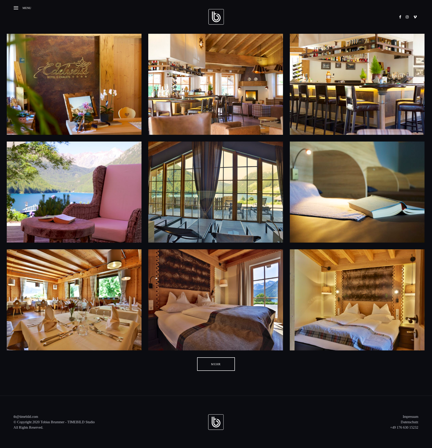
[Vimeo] (415, 17)
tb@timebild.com (26, 417)
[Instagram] (407, 17)
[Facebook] (400, 17)
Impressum (410, 417)
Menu (26, 8)
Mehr (216, 364)
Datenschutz (409, 422)
